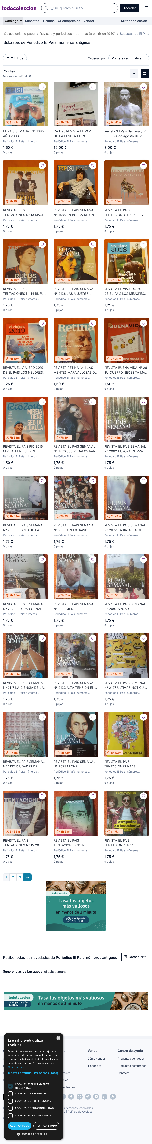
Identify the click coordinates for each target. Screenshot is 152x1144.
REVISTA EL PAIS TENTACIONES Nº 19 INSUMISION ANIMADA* (122, 764)
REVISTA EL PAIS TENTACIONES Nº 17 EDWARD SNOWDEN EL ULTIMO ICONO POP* (71, 842)
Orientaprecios (69, 21)
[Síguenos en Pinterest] (88, 1097)
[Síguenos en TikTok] (104, 1097)
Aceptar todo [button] (19, 1125)
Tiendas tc (94, 1065)
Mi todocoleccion (134, 21)
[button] (33, 1075)
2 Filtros (17, 58)
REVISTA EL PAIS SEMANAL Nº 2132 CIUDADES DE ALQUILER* (24, 764)
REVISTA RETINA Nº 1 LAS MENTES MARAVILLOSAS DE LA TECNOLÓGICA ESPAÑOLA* (75, 370)
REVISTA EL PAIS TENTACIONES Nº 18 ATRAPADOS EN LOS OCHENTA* (120, 842)
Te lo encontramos (63, 1087)
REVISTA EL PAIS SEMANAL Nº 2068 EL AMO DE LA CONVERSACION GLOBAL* (24, 527)
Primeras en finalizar (127, 58)
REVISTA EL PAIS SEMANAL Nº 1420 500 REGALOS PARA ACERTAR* (75, 449)
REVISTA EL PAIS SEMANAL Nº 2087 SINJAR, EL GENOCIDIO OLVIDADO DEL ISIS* (125, 606)
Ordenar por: (97, 58)
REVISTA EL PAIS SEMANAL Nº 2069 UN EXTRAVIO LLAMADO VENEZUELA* (74, 527)
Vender (88, 21)
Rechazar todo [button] (46, 1125)
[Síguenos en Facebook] (71, 1097)
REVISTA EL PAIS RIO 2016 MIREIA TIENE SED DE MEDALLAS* (23, 449)
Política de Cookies (80, 1111)
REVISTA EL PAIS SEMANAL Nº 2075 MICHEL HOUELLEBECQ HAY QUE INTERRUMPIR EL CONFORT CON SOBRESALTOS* (75, 764)
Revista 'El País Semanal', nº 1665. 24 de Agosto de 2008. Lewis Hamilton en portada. (126, 133)
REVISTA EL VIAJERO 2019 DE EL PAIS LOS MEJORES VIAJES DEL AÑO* (23, 370)
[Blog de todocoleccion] (113, 1097)
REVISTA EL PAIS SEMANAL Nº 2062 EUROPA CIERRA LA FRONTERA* (126, 449)
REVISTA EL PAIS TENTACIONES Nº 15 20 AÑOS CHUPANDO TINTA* (23, 842)
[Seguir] (42, 86)
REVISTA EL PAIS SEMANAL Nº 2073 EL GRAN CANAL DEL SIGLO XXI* (24, 606)
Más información (18, 1067)
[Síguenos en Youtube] (96, 1097)
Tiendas (48, 21)
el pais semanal (55, 972)
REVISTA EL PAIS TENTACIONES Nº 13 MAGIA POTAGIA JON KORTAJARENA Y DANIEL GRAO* (25, 212)
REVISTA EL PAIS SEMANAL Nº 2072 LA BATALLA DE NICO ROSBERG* (125, 527)
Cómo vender (96, 1058)
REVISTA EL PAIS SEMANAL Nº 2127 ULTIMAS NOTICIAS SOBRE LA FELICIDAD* (125, 685)
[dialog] (33, 1086)
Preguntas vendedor (131, 1058)
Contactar (124, 1073)
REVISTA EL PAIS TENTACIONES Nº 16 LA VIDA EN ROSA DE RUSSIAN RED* (126, 212)
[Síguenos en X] (80, 1097)
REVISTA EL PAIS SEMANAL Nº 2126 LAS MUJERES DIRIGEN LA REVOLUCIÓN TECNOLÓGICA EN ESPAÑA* (75, 291)
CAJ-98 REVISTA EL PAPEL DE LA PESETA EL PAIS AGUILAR (74, 133)
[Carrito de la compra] (146, 8)
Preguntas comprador (132, 1065)
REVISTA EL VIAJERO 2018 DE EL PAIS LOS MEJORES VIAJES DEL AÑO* (124, 291)
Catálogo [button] (12, 21)
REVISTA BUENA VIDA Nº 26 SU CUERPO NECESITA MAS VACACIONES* (125, 370)
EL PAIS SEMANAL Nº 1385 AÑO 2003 (23, 133)
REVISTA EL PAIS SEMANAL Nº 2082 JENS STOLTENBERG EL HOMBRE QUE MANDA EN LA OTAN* (74, 606)
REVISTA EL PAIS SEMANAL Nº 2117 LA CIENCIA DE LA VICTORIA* (24, 685)
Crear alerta (137, 957)
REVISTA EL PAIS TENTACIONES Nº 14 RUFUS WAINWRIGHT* (24, 291)
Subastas (32, 21)
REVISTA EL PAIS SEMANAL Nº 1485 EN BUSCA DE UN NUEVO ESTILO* (74, 212)
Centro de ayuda (130, 1051)
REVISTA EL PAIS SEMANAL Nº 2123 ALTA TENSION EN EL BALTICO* (74, 685)
